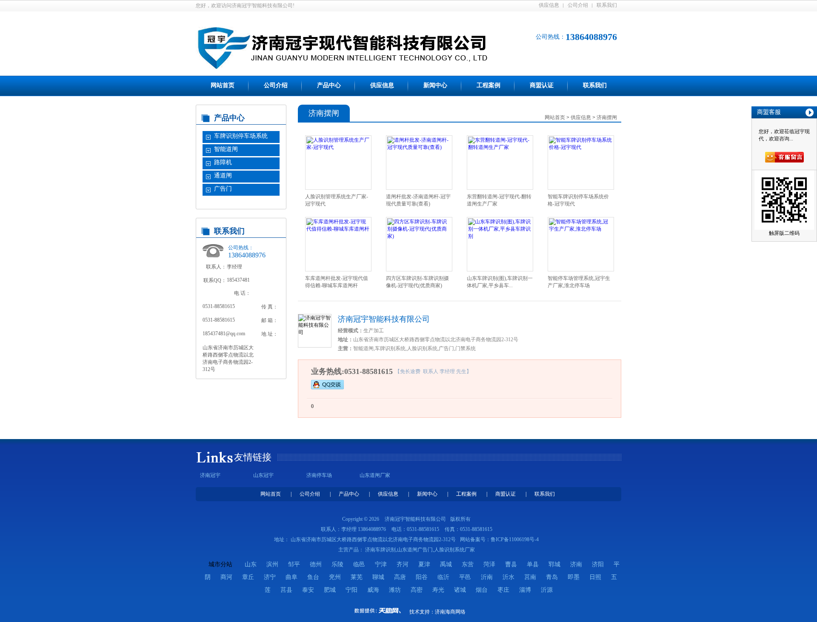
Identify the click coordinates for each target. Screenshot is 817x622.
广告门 (223, 188)
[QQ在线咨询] (327, 384)
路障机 (223, 162)
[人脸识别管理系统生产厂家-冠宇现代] (338, 147)
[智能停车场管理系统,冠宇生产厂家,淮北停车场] (581, 229)
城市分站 (220, 564)
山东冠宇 (263, 475)
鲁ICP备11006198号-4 (515, 539)
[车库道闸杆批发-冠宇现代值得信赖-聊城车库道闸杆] (338, 229)
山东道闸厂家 (375, 475)
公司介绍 (578, 5)
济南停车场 (319, 475)
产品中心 (329, 85)
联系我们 (607, 5)
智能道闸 (226, 149)
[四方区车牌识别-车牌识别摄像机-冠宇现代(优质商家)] (419, 236)
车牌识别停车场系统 (241, 136)
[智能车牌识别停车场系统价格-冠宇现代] (581, 147)
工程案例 (488, 85)
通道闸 (223, 175)
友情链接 (252, 457)
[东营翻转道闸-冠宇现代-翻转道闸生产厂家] (500, 147)
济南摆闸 (607, 117)
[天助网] (380, 610)
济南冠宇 (210, 475)
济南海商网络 (450, 612)
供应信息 (549, 5)
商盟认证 (542, 85)
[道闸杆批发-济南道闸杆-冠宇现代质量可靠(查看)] (419, 147)
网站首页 (222, 85)
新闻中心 (435, 85)
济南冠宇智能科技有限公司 (384, 319)
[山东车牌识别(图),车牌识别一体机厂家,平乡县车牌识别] (500, 236)
